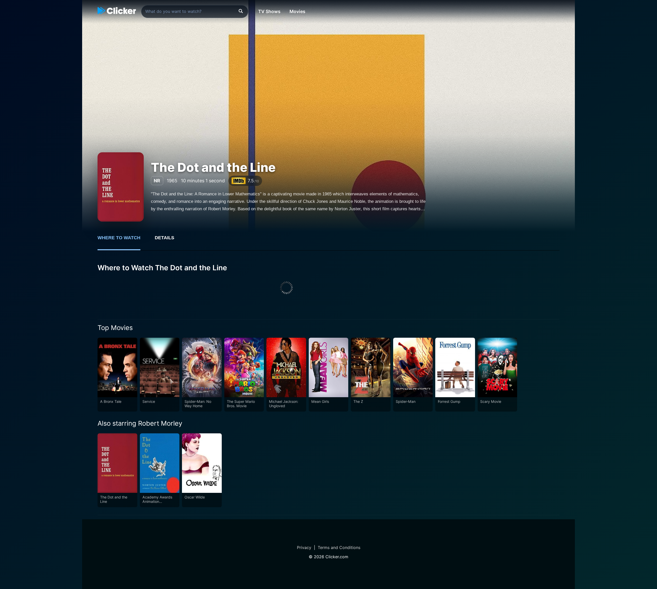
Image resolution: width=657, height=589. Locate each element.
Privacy (304, 547)
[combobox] (194, 11)
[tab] (123, 240)
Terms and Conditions (339, 547)
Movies (297, 11)
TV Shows (269, 11)
